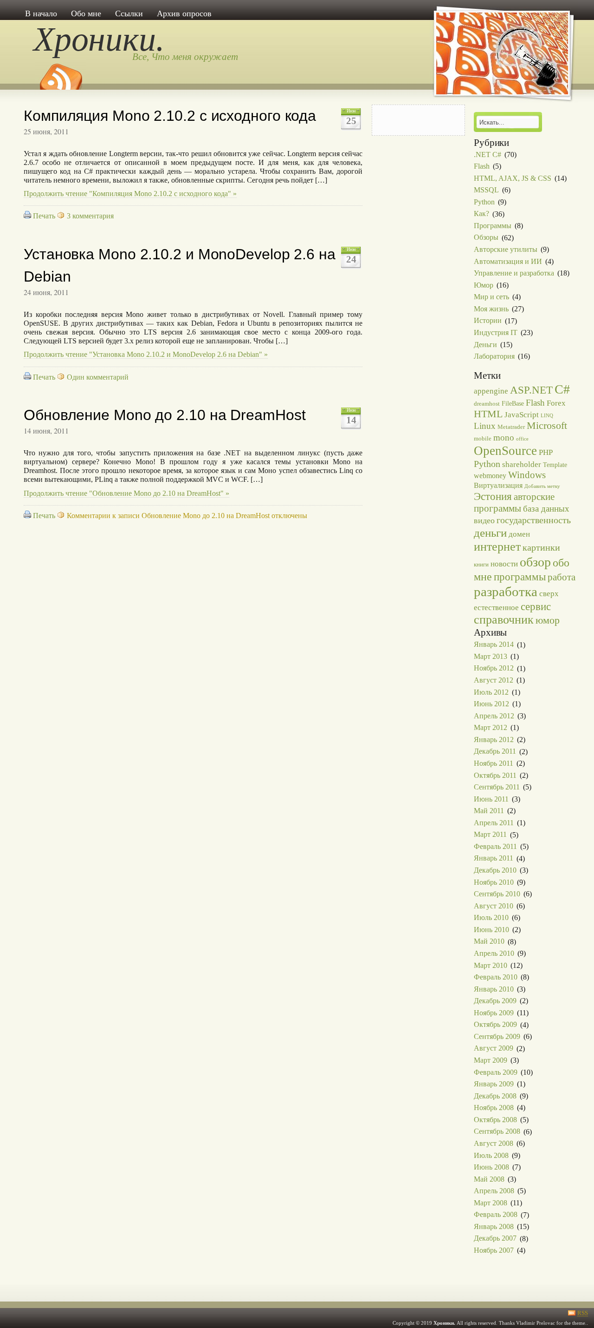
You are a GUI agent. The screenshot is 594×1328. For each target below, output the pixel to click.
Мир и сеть (491, 297)
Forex (556, 403)
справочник (504, 619)
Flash (482, 166)
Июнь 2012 (491, 704)
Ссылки (129, 13)
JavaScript (521, 414)
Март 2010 (490, 965)
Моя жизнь (491, 309)
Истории (488, 321)
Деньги (485, 344)
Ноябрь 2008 (494, 1107)
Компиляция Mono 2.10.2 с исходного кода (170, 115)
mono (503, 437)
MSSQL (486, 190)
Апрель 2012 (494, 716)
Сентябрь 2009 (497, 1036)
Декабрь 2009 (495, 1001)
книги (481, 564)
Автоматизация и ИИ (508, 261)
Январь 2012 (494, 739)
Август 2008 (493, 1143)
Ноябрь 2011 (493, 763)
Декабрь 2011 (495, 752)
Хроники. (99, 39)
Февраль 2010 (495, 977)
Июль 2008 (491, 1155)
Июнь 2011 (491, 799)
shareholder (521, 464)
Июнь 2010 (491, 930)
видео (484, 520)
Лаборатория (494, 356)
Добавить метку (542, 486)
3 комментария (90, 216)
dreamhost (487, 404)
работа (561, 577)
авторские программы (514, 502)
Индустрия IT (495, 332)
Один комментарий (98, 377)
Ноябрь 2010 (494, 882)
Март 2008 (490, 1203)
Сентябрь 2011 (497, 787)
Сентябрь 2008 (497, 1132)
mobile (482, 438)
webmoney (490, 476)
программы (520, 577)
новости (504, 563)
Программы (492, 226)
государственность (534, 520)
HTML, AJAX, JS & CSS (512, 178)
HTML (488, 414)
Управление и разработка (514, 273)
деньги (490, 532)
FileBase (513, 403)
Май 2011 (489, 811)
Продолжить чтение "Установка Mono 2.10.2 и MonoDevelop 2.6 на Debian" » (146, 354)
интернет (497, 546)
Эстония (493, 496)
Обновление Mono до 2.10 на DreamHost (164, 415)
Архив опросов (184, 13)
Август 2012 (493, 680)
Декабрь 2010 (495, 870)
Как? (481, 214)
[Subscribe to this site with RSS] (60, 73)
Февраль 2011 (495, 846)
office (522, 438)
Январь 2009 (494, 1084)
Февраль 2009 (495, 1072)
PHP (546, 452)
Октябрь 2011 (495, 775)
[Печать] (27, 216)
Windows (527, 475)
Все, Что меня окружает (185, 56)
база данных (546, 508)
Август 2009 (493, 1048)
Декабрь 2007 (495, 1239)
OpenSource (505, 451)
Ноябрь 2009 (494, 1013)
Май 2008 (489, 1179)
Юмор (483, 285)
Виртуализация (498, 485)
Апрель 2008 (494, 1191)
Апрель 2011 (494, 823)
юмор (548, 620)
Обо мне (86, 13)
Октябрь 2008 (495, 1120)
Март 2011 (490, 835)
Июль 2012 (491, 692)
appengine (491, 390)
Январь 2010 (494, 989)
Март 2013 (490, 656)
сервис (536, 606)
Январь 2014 (494, 645)
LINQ (547, 415)
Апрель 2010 (494, 953)
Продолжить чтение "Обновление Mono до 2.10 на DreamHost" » (126, 493)
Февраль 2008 (495, 1215)
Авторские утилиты (505, 249)
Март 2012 (490, 727)
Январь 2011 (493, 858)
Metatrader (511, 427)
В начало (41, 13)
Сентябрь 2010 (497, 894)
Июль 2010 (491, 917)
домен (519, 534)
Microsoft (547, 425)
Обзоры (486, 238)
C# (562, 389)
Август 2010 (493, 906)
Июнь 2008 (491, 1167)
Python (484, 202)
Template (555, 464)
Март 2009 (490, 1060)
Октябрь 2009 (495, 1025)
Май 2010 (489, 942)
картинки (541, 547)
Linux (485, 426)
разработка (505, 591)
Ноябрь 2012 (494, 668)
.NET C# (487, 154)
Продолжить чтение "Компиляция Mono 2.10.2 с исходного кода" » (130, 193)
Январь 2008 (494, 1226)
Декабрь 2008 (495, 1096)
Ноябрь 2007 (494, 1250)
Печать (44, 216)
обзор (535, 562)
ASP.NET (531, 390)
